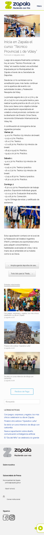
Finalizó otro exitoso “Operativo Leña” (20, 421)
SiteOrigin (25, 530)
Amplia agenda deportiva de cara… (22, 265)
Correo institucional (13, 499)
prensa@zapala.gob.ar (13, 483)
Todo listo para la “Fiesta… (22, 274)
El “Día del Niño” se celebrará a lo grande (21, 438)
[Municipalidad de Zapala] (17, 5)
